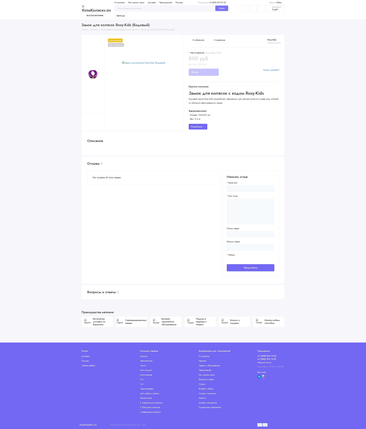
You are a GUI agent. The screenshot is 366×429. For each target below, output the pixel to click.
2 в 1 (142, 384)
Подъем (85, 360)
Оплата (202, 384)
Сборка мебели (88, 365)
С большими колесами (150, 407)
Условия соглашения (208, 402)
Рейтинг (231, 255)
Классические (146, 374)
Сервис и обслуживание (209, 365)
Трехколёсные (146, 360)
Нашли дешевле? (271, 69)
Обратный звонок (264, 362)
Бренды (121, 15)
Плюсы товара (233, 228)
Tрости (143, 365)
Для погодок (146, 370)
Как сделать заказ (136, 2)
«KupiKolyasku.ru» (87, 424)
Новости (202, 398)
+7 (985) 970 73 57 (266, 359)
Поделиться (196, 126)
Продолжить (250, 267)
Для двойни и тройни (149, 393)
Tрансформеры (146, 388)
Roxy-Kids (271, 39)
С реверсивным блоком (150, 412)
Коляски (143, 356)
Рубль (275, 2)
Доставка (152, 2)
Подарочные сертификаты (210, 407)
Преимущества (165, 2)
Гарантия (202, 360)
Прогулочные (146, 398)
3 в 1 (142, 379)
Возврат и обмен (206, 388)
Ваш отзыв (233, 196)
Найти (221, 8)
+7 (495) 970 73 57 (212, 2)
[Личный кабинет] (245, 8)
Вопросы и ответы (206, 379)
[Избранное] (261, 8)
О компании (119, 2)
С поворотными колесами (151, 402)
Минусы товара (233, 241)
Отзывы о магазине (207, 393)
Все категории (95, 15)
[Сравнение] (253, 8)
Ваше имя (232, 183)
